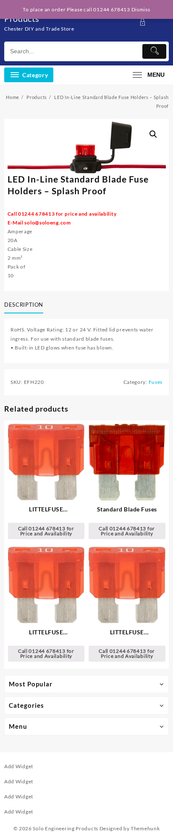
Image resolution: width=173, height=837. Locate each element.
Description (23, 304)
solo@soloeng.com (47, 222)
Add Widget (18, 766)
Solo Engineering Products (65, 828)
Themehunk (145, 828)
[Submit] (154, 51)
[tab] (25, 305)
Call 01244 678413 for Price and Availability (46, 531)
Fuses (156, 382)
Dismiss (140, 9)
